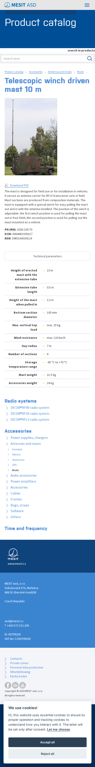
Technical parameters (47, 256)
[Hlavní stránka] (20, 5)
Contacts (16, 659)
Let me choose (58, 729)
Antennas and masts (60, 71)
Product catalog (14, 71)
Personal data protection (26, 667)
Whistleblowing (20, 672)
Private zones (19, 663)
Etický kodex (18, 676)
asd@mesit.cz (14, 621)
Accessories (35, 71)
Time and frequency (26, 528)
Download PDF (19, 185)
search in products (81, 50)
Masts (80, 71)
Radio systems (21, 401)
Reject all (47, 754)
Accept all (47, 742)
